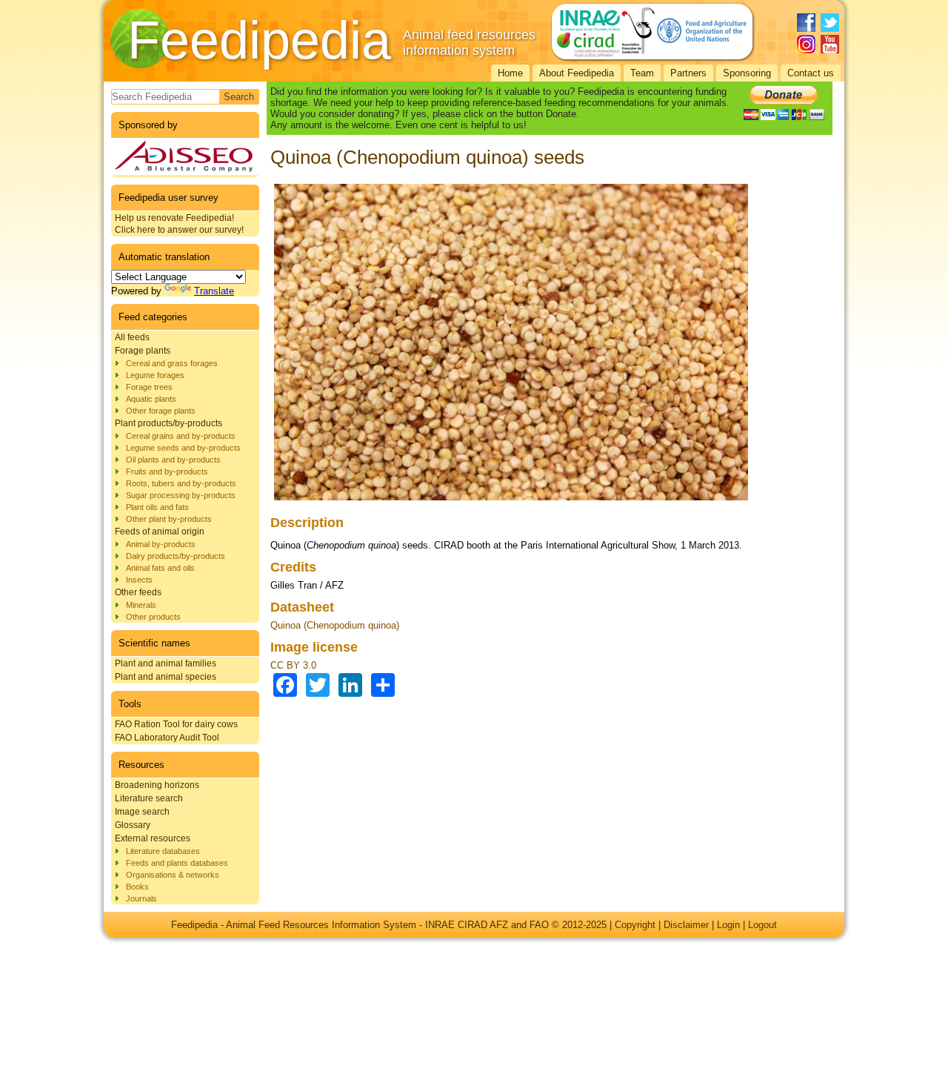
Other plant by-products (169, 518)
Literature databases (163, 851)
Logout (762, 924)
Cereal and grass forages (172, 363)
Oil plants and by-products (173, 459)
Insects (139, 579)
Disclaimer (686, 924)
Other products (153, 616)
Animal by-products (161, 544)
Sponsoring (747, 73)
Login (728, 924)
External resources (152, 838)
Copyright (635, 924)
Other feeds (138, 592)
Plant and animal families (165, 663)
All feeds (132, 337)
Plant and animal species (165, 677)
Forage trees (149, 387)
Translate (214, 291)
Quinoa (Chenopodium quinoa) (334, 625)
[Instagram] (806, 44)
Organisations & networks (172, 874)
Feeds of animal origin (159, 531)
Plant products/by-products (168, 423)
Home (510, 73)
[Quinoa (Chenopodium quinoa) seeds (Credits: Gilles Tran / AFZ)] (511, 500)
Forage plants (142, 350)
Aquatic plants (151, 398)
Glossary (132, 825)
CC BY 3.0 (293, 665)
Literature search (149, 798)
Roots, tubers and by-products (181, 483)
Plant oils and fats (157, 507)
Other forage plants (161, 410)
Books (137, 886)
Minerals (141, 604)
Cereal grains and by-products (181, 435)
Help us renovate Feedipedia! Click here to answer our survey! (179, 224)
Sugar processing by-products (181, 495)
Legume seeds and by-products (183, 447)
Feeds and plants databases (177, 862)
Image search (142, 812)
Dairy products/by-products (175, 556)
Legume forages (155, 375)
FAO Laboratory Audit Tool (167, 737)
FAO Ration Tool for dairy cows (176, 724)
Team (642, 73)
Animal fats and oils (160, 567)
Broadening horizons (157, 785)
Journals (141, 898)
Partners (688, 73)
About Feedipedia (576, 73)
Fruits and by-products (167, 471)
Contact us (810, 73)
